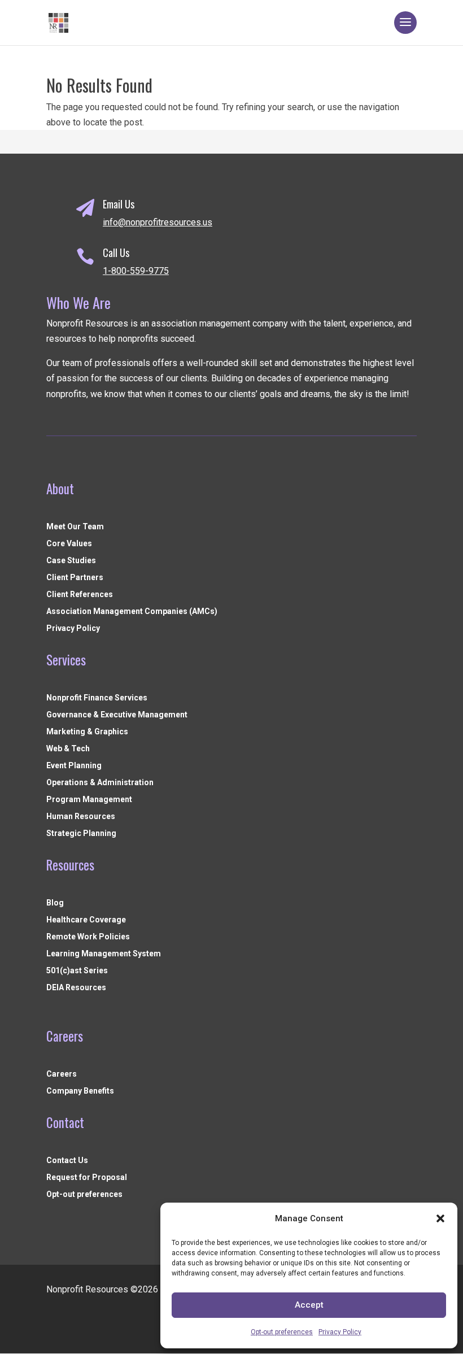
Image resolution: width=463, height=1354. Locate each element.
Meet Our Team (75, 527)
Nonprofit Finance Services (96, 698)
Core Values (69, 543)
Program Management (89, 799)
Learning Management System (103, 954)
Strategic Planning (81, 833)
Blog (55, 903)
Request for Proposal (86, 1177)
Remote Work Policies (88, 937)
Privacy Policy (339, 1332)
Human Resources (80, 816)
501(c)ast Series (77, 970)
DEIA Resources (76, 987)
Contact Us (67, 1160)
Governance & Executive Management (116, 715)
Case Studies (71, 560)
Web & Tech (68, 749)
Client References (79, 594)
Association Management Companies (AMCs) (131, 611)
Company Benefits (80, 1091)
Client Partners (74, 577)
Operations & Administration (100, 782)
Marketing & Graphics (87, 732)
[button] (440, 1218)
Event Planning (74, 765)
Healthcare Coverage (86, 920)
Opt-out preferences (282, 1332)
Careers (61, 1074)
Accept (309, 1305)
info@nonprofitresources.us (157, 222)
